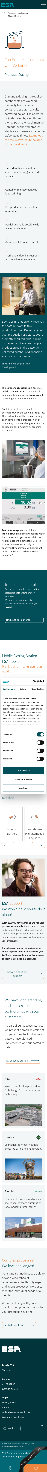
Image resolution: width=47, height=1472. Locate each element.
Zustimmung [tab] (9, 689)
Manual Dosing (14, 16)
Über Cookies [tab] (37, 689)
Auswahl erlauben (23, 779)
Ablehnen (23, 788)
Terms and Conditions (13, 1417)
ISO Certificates (10, 1388)
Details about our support (17, 974)
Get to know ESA (13, 1325)
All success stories (17, 1060)
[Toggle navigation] (43, 4)
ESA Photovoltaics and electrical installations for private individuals (19, 1455)
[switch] (40, 742)
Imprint (6, 1407)
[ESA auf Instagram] (41, 1426)
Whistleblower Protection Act (16, 1412)
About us (6, 1370)
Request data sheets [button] (18, 619)
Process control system (18, 13)
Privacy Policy (9, 1402)
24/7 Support (8, 1383)
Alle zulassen (23, 771)
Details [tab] (23, 689)
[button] (7, 845)
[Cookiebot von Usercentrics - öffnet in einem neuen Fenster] (33, 682)
